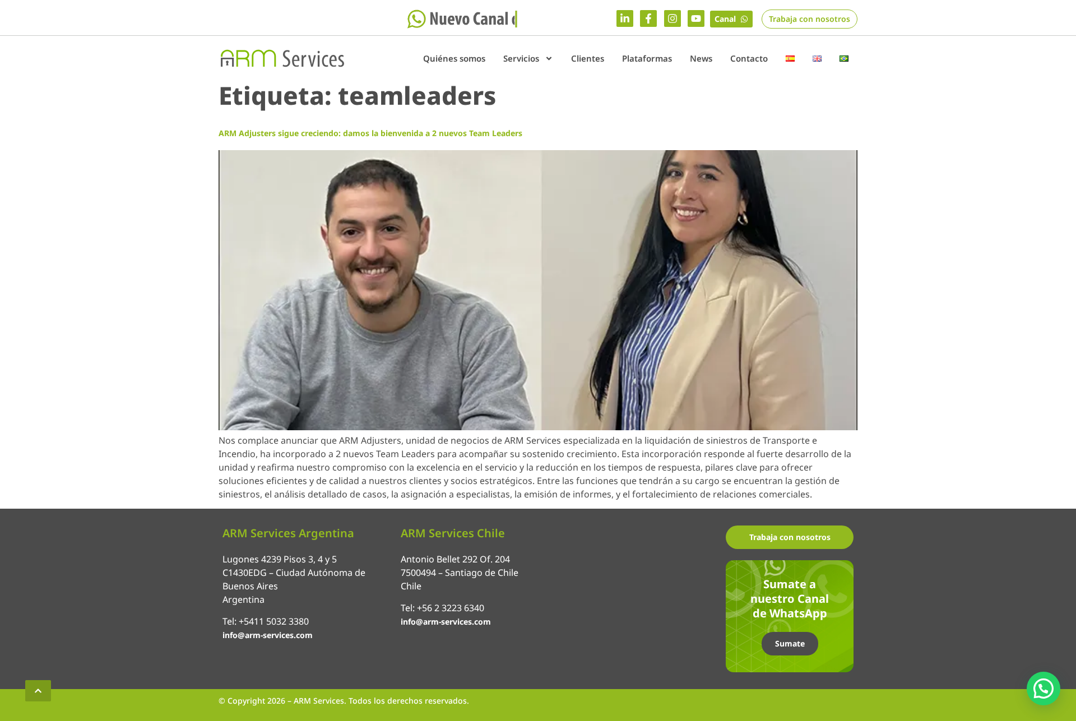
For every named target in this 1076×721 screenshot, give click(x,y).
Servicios (521, 58)
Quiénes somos (454, 58)
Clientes (587, 58)
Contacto (749, 58)
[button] (1043, 688)
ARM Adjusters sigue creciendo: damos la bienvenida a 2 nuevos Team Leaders (370, 133)
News (701, 58)
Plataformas (647, 58)
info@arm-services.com (267, 635)
